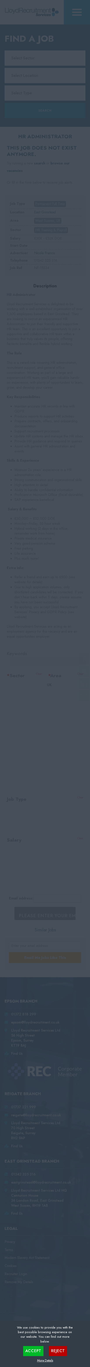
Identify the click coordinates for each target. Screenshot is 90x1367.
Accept (33, 1351)
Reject (58, 1351)
